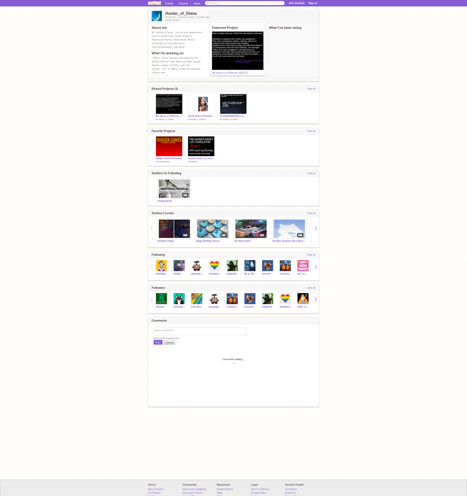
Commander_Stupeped (286, 273)
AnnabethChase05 (215, 273)
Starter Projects (225, 489)
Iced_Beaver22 (197, 306)
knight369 (232, 273)
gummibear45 (197, 273)
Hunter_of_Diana (166, 119)
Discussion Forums (192, 492)
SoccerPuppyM (268, 273)
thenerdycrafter (179, 306)
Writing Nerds (165, 200)
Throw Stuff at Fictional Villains (201, 115)
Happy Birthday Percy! (208, 240)
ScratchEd (290, 489)
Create (169, 3)
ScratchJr (290, 492)
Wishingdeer (162, 273)
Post (158, 342)
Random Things (166, 240)
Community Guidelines (194, 489)
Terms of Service (260, 489)
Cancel (169, 342)
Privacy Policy (258, 492)
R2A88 (177, 273)
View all (311, 88)
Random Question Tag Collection (289, 240)
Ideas (197, 3)
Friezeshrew (164, 161)
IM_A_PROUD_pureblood (250, 273)
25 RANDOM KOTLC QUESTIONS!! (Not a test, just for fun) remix (233, 115)
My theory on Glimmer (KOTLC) (230, 72)
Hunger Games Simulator (169, 158)
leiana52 (160, 306)
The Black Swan (242, 240)
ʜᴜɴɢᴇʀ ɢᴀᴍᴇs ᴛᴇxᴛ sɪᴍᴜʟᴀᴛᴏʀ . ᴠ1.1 (201, 158)
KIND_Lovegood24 (303, 306)
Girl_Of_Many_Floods (303, 273)
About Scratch (155, 489)
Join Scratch (297, 3)
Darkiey (194, 161)
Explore (183, 3)
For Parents (154, 492)
